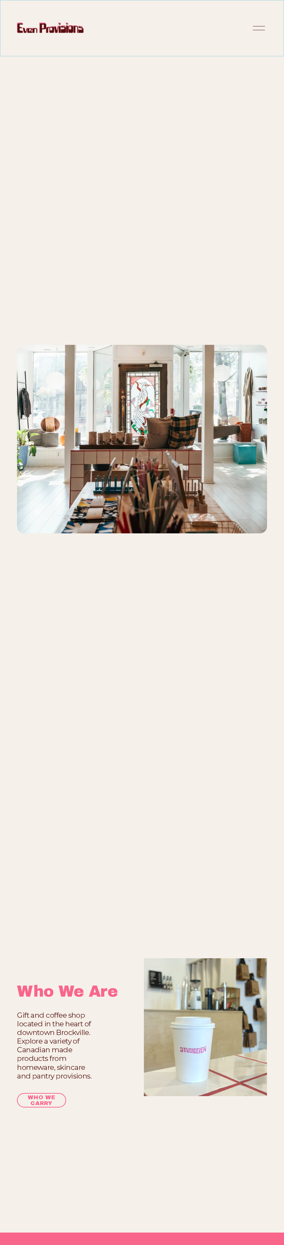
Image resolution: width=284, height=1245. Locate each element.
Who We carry (41, 1100)
